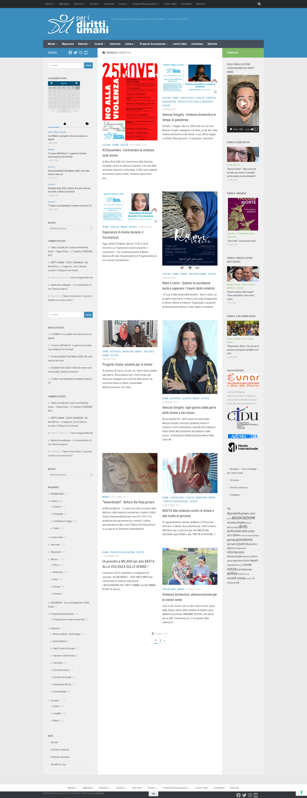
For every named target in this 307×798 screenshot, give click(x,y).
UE (253, 578)
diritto (229, 535)
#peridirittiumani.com (241, 513)
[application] (243, 103)
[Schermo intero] (256, 129)
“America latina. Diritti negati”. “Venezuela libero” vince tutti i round (240, 295)
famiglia (256, 535)
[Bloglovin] (91, 53)
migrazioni (232, 565)
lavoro (254, 556)
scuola (241, 574)
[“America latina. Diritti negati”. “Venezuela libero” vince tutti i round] (243, 273)
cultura (248, 523)
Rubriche (78, 3)
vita (237, 582)
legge (235, 560)
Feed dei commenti (60, 757)
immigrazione (240, 548)
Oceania (57, 593)
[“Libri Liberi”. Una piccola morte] (243, 214)
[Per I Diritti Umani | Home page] (78, 24)
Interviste (109, 3)
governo (253, 544)
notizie (232, 569)
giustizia (242, 544)
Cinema (56, 506)
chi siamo (234, 480)
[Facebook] (70, 53)
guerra (230, 548)
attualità (231, 522)
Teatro (56, 528)
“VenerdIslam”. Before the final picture (128, 502)
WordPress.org (58, 764)
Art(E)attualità (57, 493)
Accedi (54, 742)
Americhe (58, 572)
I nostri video (170, 3)
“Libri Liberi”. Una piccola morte (241, 240)
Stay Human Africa (62, 684)
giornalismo (244, 539)
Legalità (200, 98)
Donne (115, 145)
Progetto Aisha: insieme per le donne (127, 364)
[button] (243, 103)
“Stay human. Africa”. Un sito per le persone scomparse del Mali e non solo (243, 350)
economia (243, 536)
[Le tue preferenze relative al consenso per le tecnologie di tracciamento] (301, 792)
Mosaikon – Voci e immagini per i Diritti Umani (242, 471)
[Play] (231, 129)
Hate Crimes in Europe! (64, 648)
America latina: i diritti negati (66, 634)
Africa (56, 565)
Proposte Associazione (145, 3)
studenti (249, 579)
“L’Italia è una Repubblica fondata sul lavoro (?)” (70, 205)
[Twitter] (75, 53)
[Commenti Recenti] (76, 124)
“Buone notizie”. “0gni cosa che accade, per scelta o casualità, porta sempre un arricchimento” (241, 172)
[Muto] (252, 129)
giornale (231, 539)
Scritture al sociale (57, 132)
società (231, 578)
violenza (231, 582)
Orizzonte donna (197, 274)
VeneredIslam (60, 691)
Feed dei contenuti (60, 749)
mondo (247, 565)
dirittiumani (234, 531)
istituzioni (246, 556)
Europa (56, 586)
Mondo (48, 3)
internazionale (234, 556)
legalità (229, 561)
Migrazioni (64, 3)
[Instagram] (81, 53)
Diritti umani (248, 531)
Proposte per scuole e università (195, 101)
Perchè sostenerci (239, 487)
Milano (239, 565)
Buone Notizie (60, 641)
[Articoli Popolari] (64, 124)
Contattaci (186, 3)
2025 (75, 110)
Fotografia (58, 513)
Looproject (98, 793)
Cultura (122, 3)
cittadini (240, 522)
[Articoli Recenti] (53, 124)
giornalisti (232, 544)
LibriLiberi (58, 662)
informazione (235, 552)
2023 (53, 110)
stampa (241, 578)
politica (232, 573)
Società (94, 3)
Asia (55, 579)
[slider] (241, 129)
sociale (246, 574)
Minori (124, 227)
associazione (243, 517)
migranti (253, 560)
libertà (241, 560)
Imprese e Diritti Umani (64, 655)
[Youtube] (86, 53)
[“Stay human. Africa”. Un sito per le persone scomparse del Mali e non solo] (243, 328)
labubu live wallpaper (61, 284)
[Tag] (87, 124)
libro (247, 560)
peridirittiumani (244, 569)
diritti (243, 526)
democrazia (232, 527)
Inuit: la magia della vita (82, 277)
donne (236, 535)
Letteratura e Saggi (62, 521)
